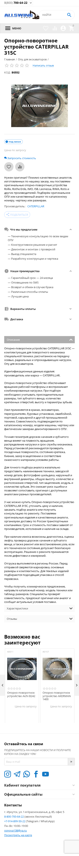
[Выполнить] (71, 761)
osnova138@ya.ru (15, 830)
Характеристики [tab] (17, 608)
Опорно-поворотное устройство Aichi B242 (21, 694)
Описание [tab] (13, 340)
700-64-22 (15, 3)
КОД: (7, 72)
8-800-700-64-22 (14, 816)
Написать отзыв (43, 65)
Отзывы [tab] (12, 619)
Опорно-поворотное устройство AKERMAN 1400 (57, 696)
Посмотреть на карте (18, 835)
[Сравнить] (19, 166)
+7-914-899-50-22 (15, 821)
